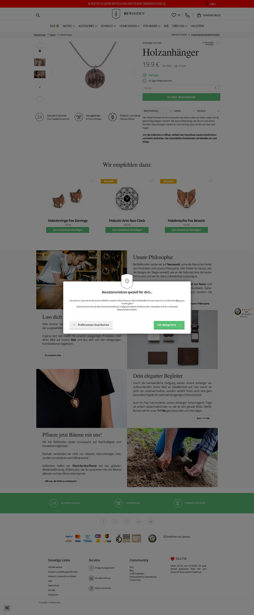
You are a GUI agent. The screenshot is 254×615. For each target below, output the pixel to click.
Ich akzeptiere (166, 324)
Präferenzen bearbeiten (93, 324)
